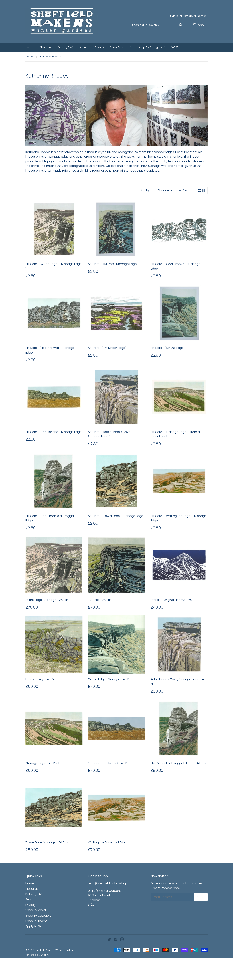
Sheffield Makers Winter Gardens (54, 950)
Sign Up (201, 897)
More (174, 47)
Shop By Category (150, 47)
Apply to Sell (34, 926)
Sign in (174, 16)
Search (83, 47)
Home (29, 47)
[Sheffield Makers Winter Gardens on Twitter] (109, 940)
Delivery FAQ (65, 47)
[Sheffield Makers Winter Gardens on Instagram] (122, 940)
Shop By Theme (36, 921)
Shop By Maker (120, 47)
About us (45, 47)
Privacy (99, 47)
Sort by (144, 190)
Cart (201, 25)
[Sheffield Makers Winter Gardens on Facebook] (116, 940)
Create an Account (196, 16)
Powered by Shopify (37, 955)
